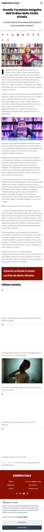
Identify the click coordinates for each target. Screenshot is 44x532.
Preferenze (22, 522)
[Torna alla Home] (10, 3)
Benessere (33, 485)
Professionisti (33, 488)
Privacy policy (23, 517)
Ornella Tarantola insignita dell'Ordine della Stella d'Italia (22, 13)
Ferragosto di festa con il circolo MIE (14, 457)
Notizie (40, 30)
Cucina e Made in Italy (33, 481)
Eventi (11, 488)
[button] (41, 3)
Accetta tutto (22, 527)
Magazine (11, 485)
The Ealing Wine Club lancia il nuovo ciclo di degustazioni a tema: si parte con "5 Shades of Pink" (21, 354)
